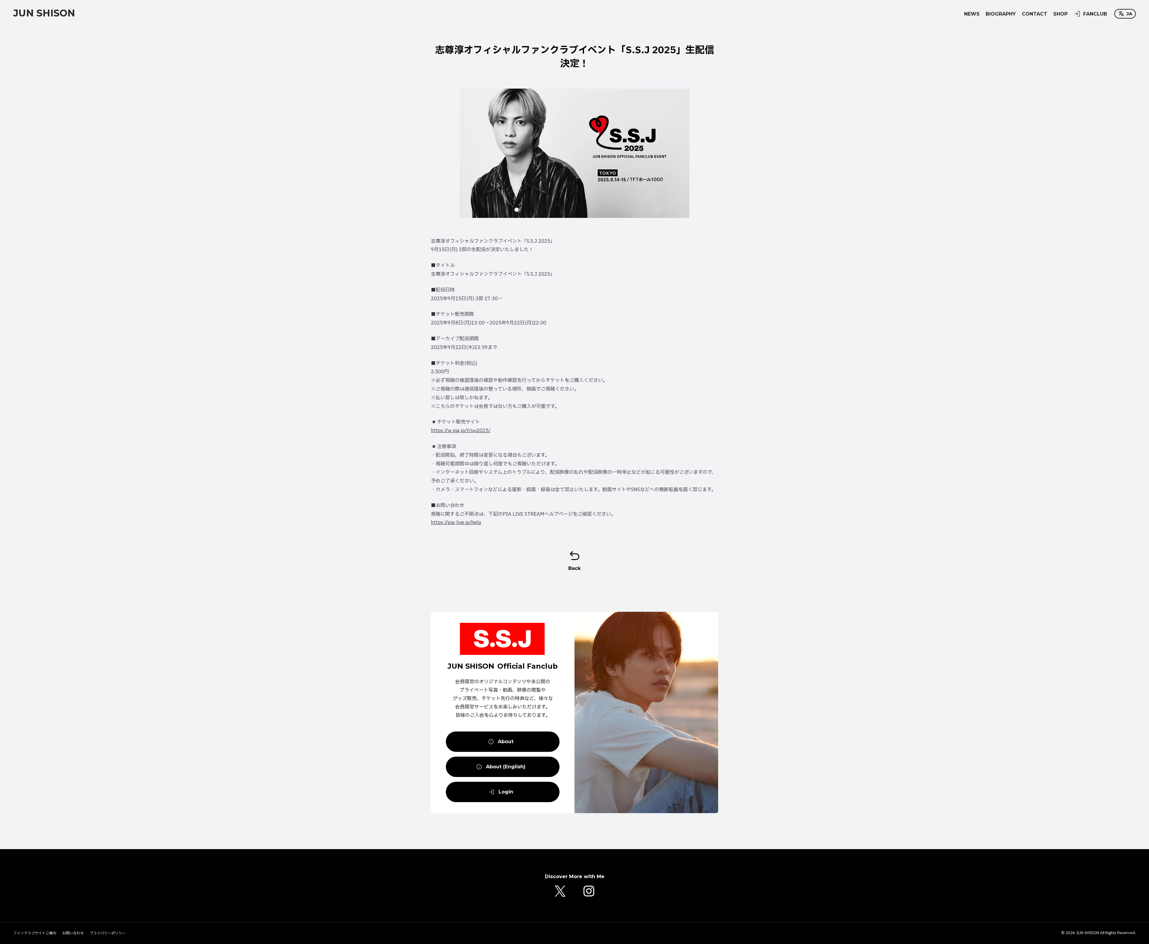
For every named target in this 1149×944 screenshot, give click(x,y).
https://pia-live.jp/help (456, 522)
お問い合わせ (73, 933)
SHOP (1060, 14)
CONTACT (1034, 14)
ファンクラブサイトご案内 (34, 933)
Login (505, 792)
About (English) (505, 767)
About (505, 741)
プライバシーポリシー (108, 933)
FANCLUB (1095, 14)
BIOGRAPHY (1001, 14)
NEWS (972, 14)
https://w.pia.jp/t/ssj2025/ (460, 430)
